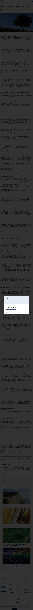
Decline (22, 309)
